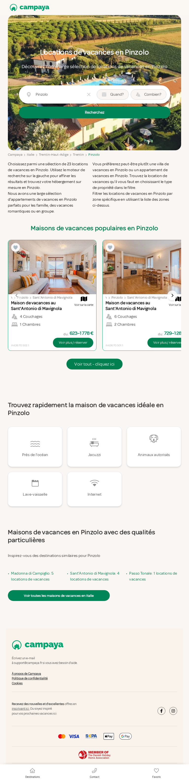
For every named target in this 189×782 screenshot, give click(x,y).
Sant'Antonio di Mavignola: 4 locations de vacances (94, 576)
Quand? (117, 94)
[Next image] (172, 295)
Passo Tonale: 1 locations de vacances (153, 576)
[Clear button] (89, 94)
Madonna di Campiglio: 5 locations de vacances (32, 576)
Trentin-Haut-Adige (53, 155)
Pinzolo (94, 155)
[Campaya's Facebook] (161, 711)
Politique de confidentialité (30, 678)
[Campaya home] (28, 7)
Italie (30, 155)
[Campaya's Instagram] (173, 711)
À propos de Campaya (26, 674)
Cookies (17, 683)
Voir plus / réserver (73, 342)
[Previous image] (17, 295)
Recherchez (94, 112)
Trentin (78, 155)
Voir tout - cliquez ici (94, 364)
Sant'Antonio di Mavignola (52, 297)
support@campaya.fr (28, 663)
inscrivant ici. (21, 709)
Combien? (152, 94)
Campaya (15, 155)
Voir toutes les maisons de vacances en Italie (59, 595)
